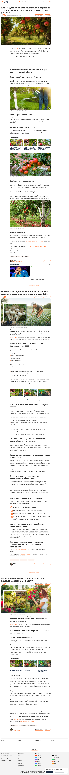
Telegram (39, 757)
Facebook (39, 763)
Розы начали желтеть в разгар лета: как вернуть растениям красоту (15, 148)
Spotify (55, 759)
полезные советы (14, 725)
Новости (27, 1)
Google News (57, 757)
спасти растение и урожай (27, 721)
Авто (2, 736)
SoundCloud (56, 761)
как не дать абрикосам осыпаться (34, 241)
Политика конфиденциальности (8, 757)
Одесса (19, 744)
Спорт (41, 1)
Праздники (53, 744)
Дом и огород (54, 736)
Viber (38, 759)
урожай (12, 256)
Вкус (35, 736)
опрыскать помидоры (25, 554)
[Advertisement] (29, 63)
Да (49, 771)
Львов (19, 740)
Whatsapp (39, 765)
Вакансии (20, 757)
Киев (2, 740)
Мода (52, 740)
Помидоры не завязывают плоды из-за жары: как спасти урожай (44, 148)
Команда (20, 763)
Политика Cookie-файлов (6, 762)
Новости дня (4, 744)
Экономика (36, 1)
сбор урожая (31, 559)
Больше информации (59, 771)
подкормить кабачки (21, 549)
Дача (7, 5)
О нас (19, 755)
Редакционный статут (6, 758)
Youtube (39, 755)
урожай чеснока (24, 559)
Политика (36, 744)
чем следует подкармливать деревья (36, 246)
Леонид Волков (16, 564)
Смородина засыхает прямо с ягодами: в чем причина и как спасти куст (30, 148)
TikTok (55, 755)
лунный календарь (14, 559)
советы (17, 256)
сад (22, 256)
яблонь (16, 48)
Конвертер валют (22, 766)
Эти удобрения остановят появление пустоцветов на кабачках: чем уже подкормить (44, 398)
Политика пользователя (6, 755)
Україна (22, 1)
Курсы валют (21, 765)
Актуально (20, 736)
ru (64, 1)
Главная (2, 5)
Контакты (20, 758)
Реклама (20, 760)
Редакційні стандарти (6, 760)
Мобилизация (37, 740)
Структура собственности (23, 762)
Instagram (39, 761)
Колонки (45, 1)
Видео (51, 1)
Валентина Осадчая (17, 261)
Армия (31, 1)
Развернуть (34, 749)
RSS (55, 763)
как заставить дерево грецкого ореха (34, 250)
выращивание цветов (32, 725)
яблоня (26, 256)
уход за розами (23, 725)
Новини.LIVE (13, 337)
